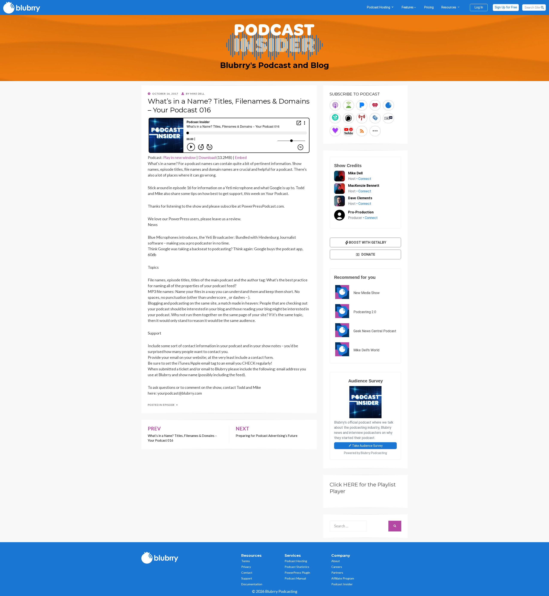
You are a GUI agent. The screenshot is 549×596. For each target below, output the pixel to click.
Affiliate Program (342, 578)
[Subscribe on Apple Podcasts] (335, 105)
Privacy (246, 567)
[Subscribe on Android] (348, 105)
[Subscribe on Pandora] (361, 105)
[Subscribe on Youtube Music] (348, 131)
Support (246, 578)
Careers (336, 567)
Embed (241, 157)
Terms (245, 561)
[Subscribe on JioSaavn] (335, 118)
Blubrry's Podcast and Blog (274, 65)
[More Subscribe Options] (375, 131)
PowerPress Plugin (297, 572)
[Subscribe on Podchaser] (348, 118)
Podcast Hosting (296, 561)
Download (207, 157)
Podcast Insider (342, 584)
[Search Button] (542, 7)
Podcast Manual (295, 578)
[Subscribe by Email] (375, 118)
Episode (169, 404)
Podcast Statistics (297, 567)
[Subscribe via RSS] (361, 131)
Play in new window (179, 157)
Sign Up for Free (506, 7)
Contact (246, 572)
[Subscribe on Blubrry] (388, 105)
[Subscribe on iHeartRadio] (375, 105)
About (335, 561)
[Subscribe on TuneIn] (388, 118)
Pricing (429, 7)
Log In (479, 7)
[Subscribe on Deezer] (335, 131)
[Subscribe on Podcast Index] (361, 118)
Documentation (251, 584)
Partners (337, 572)
